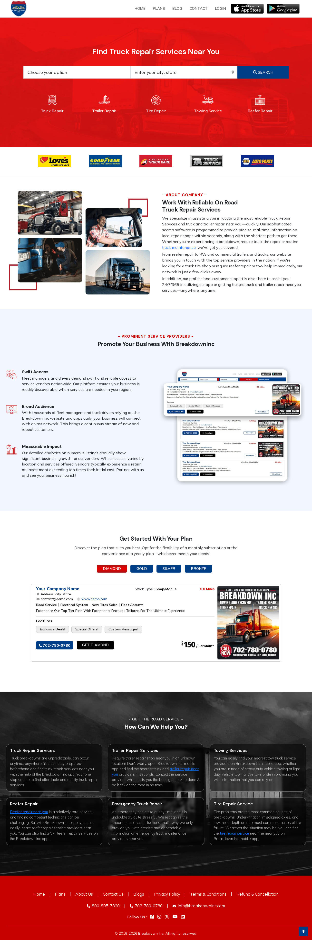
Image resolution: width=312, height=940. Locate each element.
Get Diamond (95, 645)
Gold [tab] (141, 568)
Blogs (138, 894)
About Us (84, 894)
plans (159, 8)
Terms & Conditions (208, 894)
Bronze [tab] (198, 568)
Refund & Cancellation (257, 894)
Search (265, 72)
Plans (60, 894)
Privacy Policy (167, 894)
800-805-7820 (105, 905)
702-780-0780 (56, 645)
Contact (198, 8)
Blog (177, 8)
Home (140, 8)
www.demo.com (93, 599)
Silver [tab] (169, 568)
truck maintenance (179, 247)
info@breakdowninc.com (201, 905)
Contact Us (113, 894)
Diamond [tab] (112, 568)
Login (220, 8)
